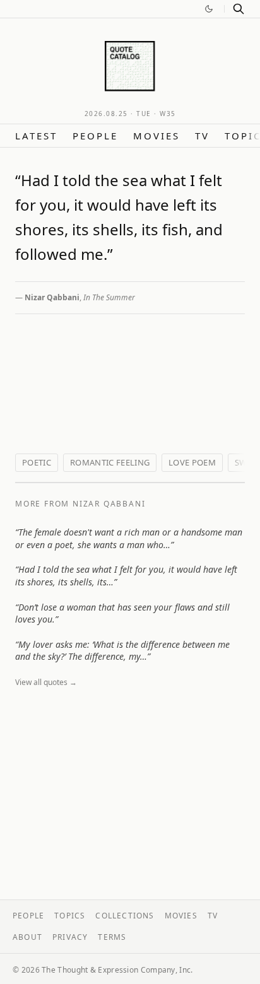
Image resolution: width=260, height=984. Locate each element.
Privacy (70, 937)
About (27, 937)
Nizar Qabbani (52, 297)
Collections (124, 915)
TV (202, 135)
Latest (36, 135)
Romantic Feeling (110, 462)
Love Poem (192, 462)
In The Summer (109, 297)
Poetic (36, 462)
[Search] (238, 9)
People (95, 135)
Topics (69, 915)
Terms (112, 937)
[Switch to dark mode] (208, 8)
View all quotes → (46, 682)
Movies (156, 135)
